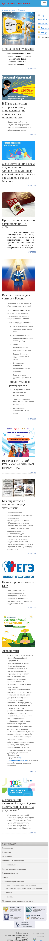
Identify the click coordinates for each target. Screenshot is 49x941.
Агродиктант (10, 650)
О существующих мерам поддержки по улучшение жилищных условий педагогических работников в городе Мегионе (18, 172)
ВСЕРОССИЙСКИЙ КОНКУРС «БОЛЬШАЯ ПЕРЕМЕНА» (18, 464)
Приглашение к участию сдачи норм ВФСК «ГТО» (18, 224)
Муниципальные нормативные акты (17, 901)
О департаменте (8, 10)
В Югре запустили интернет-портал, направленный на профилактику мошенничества (14, 110)
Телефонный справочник (13, 860)
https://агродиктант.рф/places (17, 759)
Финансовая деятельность (13, 881)
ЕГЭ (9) (44, 33)
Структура (6, 852)
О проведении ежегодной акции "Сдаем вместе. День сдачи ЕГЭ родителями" (19, 805)
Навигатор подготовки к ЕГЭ (18, 583)
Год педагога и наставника (42, 19)
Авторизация (38, 933)
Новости (21, 10)
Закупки (9, 892)
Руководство (7, 848)
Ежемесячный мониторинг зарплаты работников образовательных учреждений (24, 887)
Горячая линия (12, 864)
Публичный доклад (10, 873)
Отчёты (5, 877)
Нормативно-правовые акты (14, 869)
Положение (7, 856)
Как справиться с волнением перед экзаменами (13, 504)
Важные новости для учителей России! (16, 296)
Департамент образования (16, 3)
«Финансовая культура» (18, 48)
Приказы (9, 896)
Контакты (40, 936)
